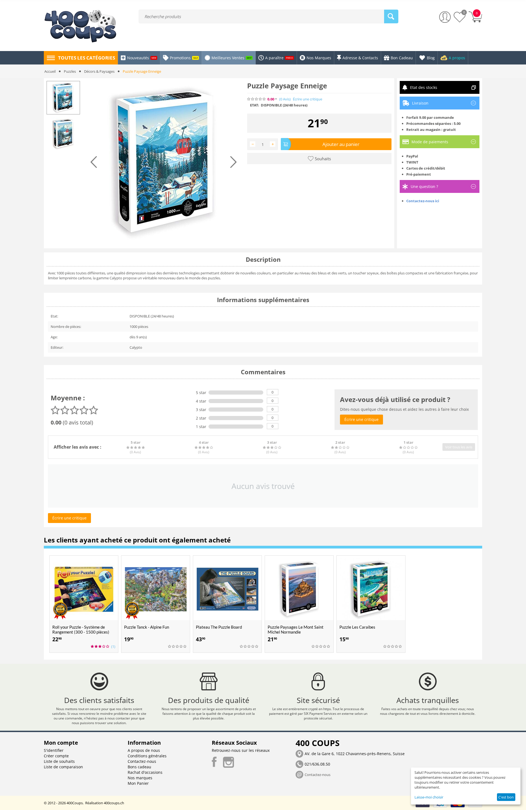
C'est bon (506, 797)
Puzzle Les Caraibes (357, 627)
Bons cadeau (139, 766)
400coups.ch (114, 802)
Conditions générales (147, 755)
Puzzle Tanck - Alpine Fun (146, 627)
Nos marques (140, 777)
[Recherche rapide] (391, 16)
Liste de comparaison (63, 766)
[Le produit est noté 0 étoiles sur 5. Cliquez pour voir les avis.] (256, 99)
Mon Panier (138, 783)
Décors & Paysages (99, 71)
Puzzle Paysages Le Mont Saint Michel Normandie (296, 629)
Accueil (50, 71)
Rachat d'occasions (145, 772)
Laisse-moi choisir (428, 797)
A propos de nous (144, 750)
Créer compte (56, 755)
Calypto (136, 347)
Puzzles (70, 71)
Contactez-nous (142, 761)
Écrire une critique (307, 99)
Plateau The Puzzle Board (219, 627)
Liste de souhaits (59, 761)
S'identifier (54, 750)
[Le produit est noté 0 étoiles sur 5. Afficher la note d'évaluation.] (177, 646)
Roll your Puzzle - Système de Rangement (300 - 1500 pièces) (80, 629)
